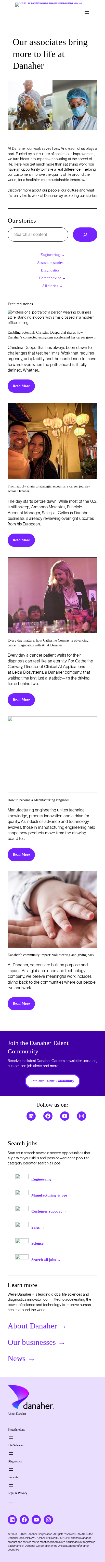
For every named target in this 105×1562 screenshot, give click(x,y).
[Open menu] (87, 12)
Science (39, 1243)
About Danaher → (37, 1326)
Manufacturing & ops (51, 1195)
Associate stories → (52, 263)
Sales (38, 1227)
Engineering (43, 1179)
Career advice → (52, 278)
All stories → (52, 286)
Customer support (49, 1211)
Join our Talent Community (52, 1081)
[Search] (85, 234)
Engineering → (53, 255)
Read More (21, 386)
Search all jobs (46, 1260)
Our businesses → (37, 1342)
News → (21, 1358)
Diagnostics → (52, 270)
